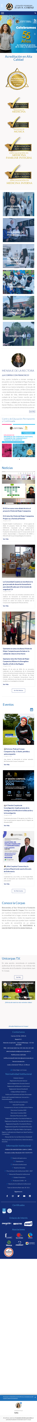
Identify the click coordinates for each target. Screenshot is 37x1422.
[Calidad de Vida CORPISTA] (18, 308)
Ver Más (6, 539)
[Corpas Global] (18, 334)
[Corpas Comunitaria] (18, 282)
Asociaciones (18, 1229)
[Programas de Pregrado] (18, 204)
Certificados (19, 1205)
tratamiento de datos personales (24, 1418)
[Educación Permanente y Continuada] (18, 256)
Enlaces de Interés (18, 1217)
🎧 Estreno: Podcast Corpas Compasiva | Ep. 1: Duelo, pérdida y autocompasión (17, 751)
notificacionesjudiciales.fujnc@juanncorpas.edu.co (18, 1058)
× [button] (35, 1397)
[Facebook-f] (7, 1196)
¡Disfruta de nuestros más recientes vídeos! (18, 1002)
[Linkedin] (30, 1196)
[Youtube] (24, 1196)
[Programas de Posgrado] (18, 230)
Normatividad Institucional (18, 1074)
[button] (2, 34)
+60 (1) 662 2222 (12, 1048)
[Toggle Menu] (2, 13)
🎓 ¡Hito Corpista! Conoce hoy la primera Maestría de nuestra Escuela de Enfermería (17, 868)
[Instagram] (13, 1196)
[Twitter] (18, 1196)
